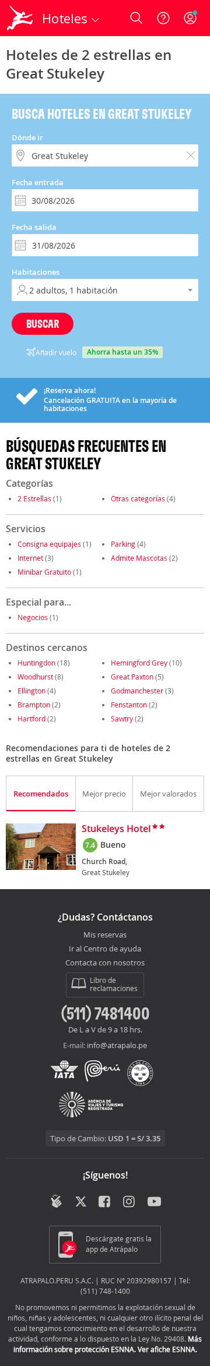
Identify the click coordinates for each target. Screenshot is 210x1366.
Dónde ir (27, 137)
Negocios (33, 617)
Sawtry (122, 718)
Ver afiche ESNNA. (167, 1349)
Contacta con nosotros (105, 963)
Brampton (34, 704)
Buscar (42, 323)
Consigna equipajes (49, 543)
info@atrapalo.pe (117, 1045)
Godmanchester (137, 690)
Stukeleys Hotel (116, 829)
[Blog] (56, 1201)
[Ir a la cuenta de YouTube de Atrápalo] (154, 1202)
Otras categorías (138, 498)
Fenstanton (129, 704)
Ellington (32, 690)
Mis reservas (105, 935)
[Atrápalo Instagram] (129, 1202)
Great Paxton (132, 676)
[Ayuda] (163, 18)
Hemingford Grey (139, 662)
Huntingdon (36, 662)
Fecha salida (34, 227)
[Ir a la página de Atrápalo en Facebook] (105, 1202)
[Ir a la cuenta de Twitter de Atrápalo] (81, 1202)
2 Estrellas (34, 498)
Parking (123, 543)
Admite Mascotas (139, 557)
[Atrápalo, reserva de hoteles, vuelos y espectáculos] (20, 18)
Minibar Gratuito (44, 571)
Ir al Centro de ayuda (105, 949)
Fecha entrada (38, 182)
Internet (30, 557)
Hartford (32, 718)
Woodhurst (35, 676)
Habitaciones (36, 272)
